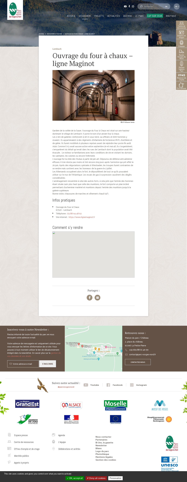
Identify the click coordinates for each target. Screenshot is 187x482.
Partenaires (101, 439)
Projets (99, 15)
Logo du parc (102, 451)
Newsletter (101, 445)
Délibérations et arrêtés (69, 448)
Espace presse (21, 435)
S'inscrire (47, 364)
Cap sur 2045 (154, 15)
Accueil (71, 15)
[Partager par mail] (97, 297)
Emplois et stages (181, 36)
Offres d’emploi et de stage (27, 448)
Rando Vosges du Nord (181, 56)
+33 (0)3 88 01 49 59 (138, 350)
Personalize (115, 478)
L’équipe (181, 46)
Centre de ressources (181, 26)
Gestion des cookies (106, 459)
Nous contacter (103, 436)
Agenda (127, 15)
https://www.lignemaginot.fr (82, 217)
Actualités (113, 15)
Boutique (171, 15)
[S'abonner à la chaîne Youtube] (91, 384)
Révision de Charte (181, 77)
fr (176, 6)
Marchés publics (21, 455)
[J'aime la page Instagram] (138, 384)
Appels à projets (21, 462)
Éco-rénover (181, 88)
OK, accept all (76, 478)
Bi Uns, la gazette (104, 442)
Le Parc (139, 15)
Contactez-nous (138, 362)
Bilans (99, 448)
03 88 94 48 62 (74, 213)
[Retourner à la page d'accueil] (171, 452)
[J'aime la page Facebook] (114, 384)
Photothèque (102, 454)
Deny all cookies (97, 478)
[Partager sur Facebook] (89, 297)
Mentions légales (104, 456)
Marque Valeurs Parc (182, 69)
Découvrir (85, 15)
